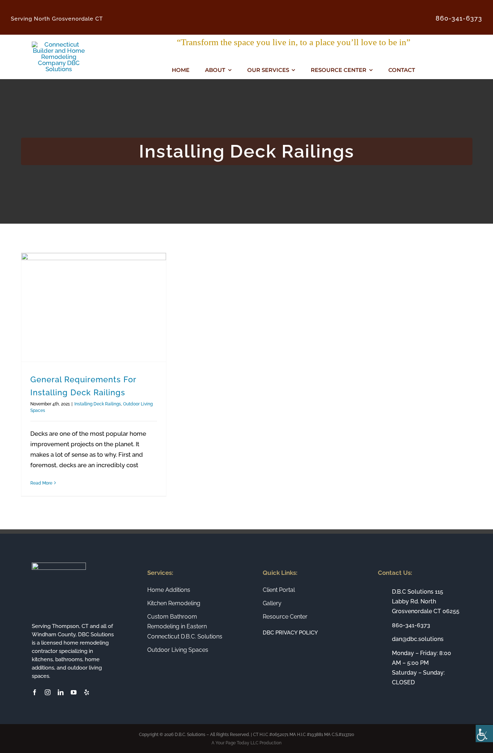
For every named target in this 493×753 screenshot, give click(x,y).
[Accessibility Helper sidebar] (484, 733)
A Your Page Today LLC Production (246, 742)
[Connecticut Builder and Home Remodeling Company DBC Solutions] (59, 44)
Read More (41, 483)
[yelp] (87, 692)
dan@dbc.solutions (418, 639)
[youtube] (74, 692)
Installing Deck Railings (97, 403)
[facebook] (35, 692)
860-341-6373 (411, 625)
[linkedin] (61, 692)
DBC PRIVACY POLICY (290, 632)
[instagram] (48, 692)
